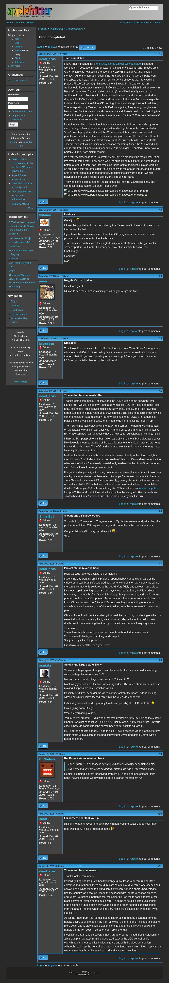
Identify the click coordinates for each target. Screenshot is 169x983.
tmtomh (45, 215)
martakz (45, 665)
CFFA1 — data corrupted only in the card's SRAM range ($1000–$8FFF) (22, 226)
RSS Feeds (17, 310)
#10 (159, 813)
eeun (43, 281)
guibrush (13, 233)
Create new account (22, 111)
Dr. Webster (48, 759)
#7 (160, 563)
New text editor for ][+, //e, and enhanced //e (22, 195)
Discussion (56, 28)
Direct (12, 142)
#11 (160, 866)
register (52, 46)
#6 (160, 511)
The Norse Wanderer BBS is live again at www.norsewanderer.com (22, 279)
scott (43, 819)
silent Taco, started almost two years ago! (117, 63)
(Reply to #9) (72, 813)
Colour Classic (74, 28)
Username (14, 94)
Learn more (14, 65)
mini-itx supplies (148, 488)
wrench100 (14, 246)
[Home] (29, 17)
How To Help (126, 22)
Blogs (14, 301)
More (31, 208)
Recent (31, 22)
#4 (160, 338)
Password (14, 103)
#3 (160, 276)
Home (10, 22)
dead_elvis (47, 59)
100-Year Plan (143, 22)
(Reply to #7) (73, 660)
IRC (17, 39)
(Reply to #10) (73, 866)
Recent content (19, 80)
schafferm (14, 258)
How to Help (20, 381)
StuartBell (46, 516)
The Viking (14, 286)
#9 (160, 754)
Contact (158, 22)
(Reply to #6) (72, 563)
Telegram (19, 62)
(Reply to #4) (76, 391)
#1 (160, 53)
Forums (20, 22)
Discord (19, 46)
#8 (160, 660)
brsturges (46, 343)
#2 (160, 210)
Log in (41, 46)
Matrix (18, 43)
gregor (12, 270)
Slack (17, 58)
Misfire (18, 50)
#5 (160, 391)
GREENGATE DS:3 (22, 203)
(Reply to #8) (73, 754)
